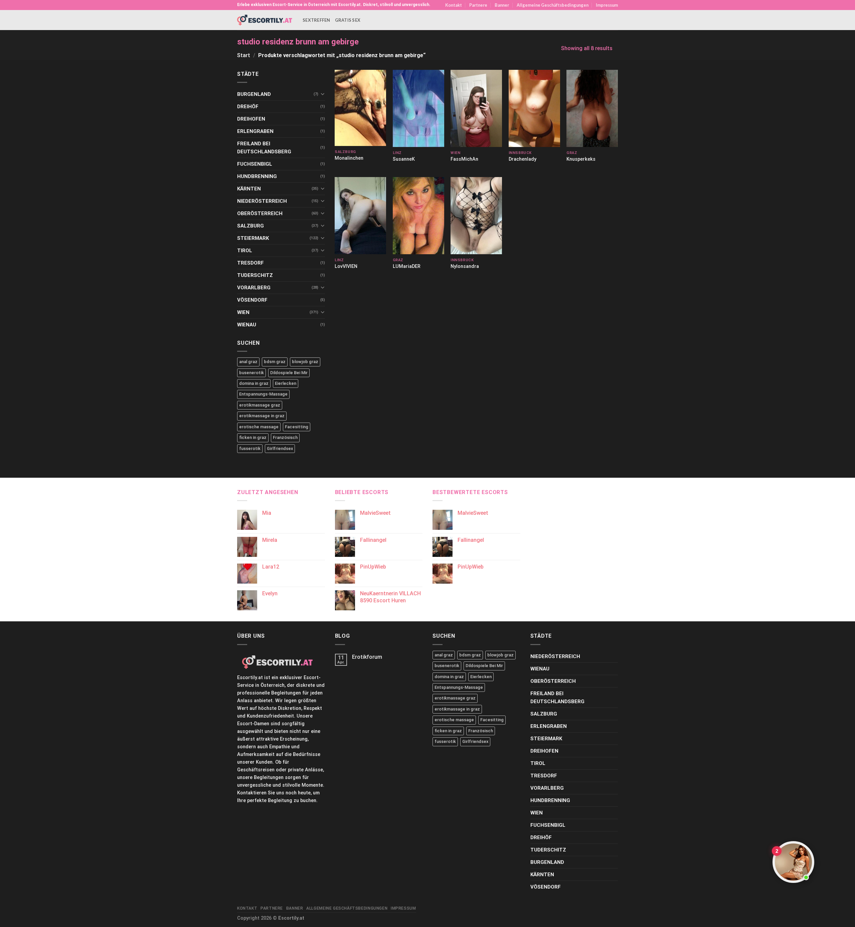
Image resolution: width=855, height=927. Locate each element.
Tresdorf (250, 263)
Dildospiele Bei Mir (289, 372)
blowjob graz (305, 361)
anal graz (248, 361)
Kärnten (249, 189)
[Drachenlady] (534, 108)
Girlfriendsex (280, 448)
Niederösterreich (262, 201)
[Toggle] (322, 94)
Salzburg (250, 226)
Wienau (246, 325)
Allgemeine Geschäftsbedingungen (552, 5)
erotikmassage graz (259, 405)
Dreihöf (248, 107)
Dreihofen (251, 119)
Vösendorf (252, 300)
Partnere (478, 5)
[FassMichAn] (476, 108)
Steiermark (253, 238)
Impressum (607, 5)
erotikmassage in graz (262, 415)
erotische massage (259, 426)
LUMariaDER (406, 266)
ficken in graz (253, 437)
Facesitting (296, 426)
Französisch (285, 437)
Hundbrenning (257, 176)
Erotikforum (367, 657)
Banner (502, 5)
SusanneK (404, 159)
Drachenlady (522, 159)
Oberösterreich (260, 213)
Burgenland (254, 94)
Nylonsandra (465, 266)
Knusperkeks (580, 159)
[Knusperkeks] (592, 108)
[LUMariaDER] (418, 215)
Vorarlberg (254, 288)
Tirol (244, 251)
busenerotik (251, 372)
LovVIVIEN (346, 266)
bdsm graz (275, 361)
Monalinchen (349, 158)
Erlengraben (255, 131)
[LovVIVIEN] (360, 215)
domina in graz (254, 383)
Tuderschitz (255, 275)
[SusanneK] (418, 108)
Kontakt (453, 5)
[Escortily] (265, 20)
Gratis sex (348, 20)
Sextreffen (316, 20)
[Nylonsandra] (476, 215)
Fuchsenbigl (254, 164)
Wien (243, 312)
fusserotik (250, 448)
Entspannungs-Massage (263, 394)
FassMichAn (464, 159)
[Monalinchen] (360, 108)
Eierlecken (285, 383)
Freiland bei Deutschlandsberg (264, 148)
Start (243, 55)
